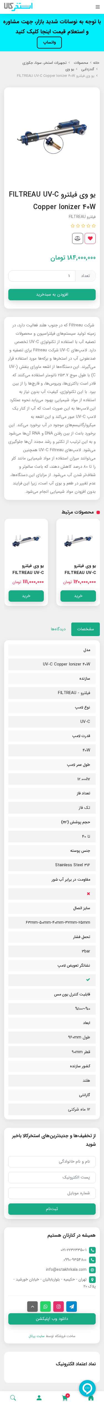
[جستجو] (13, 1398)
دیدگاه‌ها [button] (58, 629)
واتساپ (49, 42)
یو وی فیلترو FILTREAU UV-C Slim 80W (80, 573)
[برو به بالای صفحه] (32, 1306)
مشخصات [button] (85, 629)
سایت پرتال (37, 1336)
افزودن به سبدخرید (52, 294)
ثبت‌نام (52, 1209)
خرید (78, 596)
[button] (39, 1398)
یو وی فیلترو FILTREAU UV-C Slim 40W (28, 573)
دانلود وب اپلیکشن (52, 1318)
